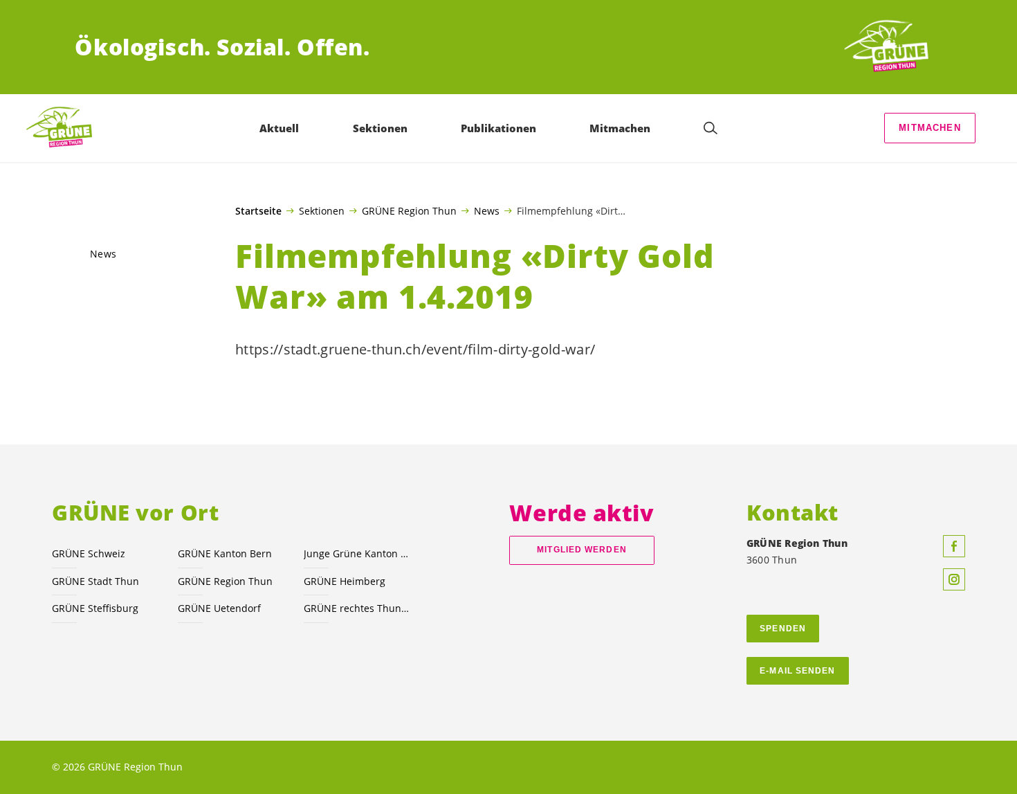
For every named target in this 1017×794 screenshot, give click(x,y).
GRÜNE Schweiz (88, 553)
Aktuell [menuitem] (279, 128)
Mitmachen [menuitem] (619, 128)
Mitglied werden (581, 549)
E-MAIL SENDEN (797, 671)
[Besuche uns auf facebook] (954, 546)
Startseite (258, 211)
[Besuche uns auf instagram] (954, 579)
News (487, 210)
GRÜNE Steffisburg (95, 608)
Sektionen (322, 210)
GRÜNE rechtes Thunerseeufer (358, 608)
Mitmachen (930, 128)
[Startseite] (891, 47)
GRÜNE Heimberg (344, 581)
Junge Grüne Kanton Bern (358, 553)
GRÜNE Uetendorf (219, 608)
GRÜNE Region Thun (409, 210)
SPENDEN (783, 628)
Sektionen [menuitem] (380, 128)
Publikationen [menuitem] (498, 128)
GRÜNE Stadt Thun (95, 581)
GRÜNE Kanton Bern (225, 553)
